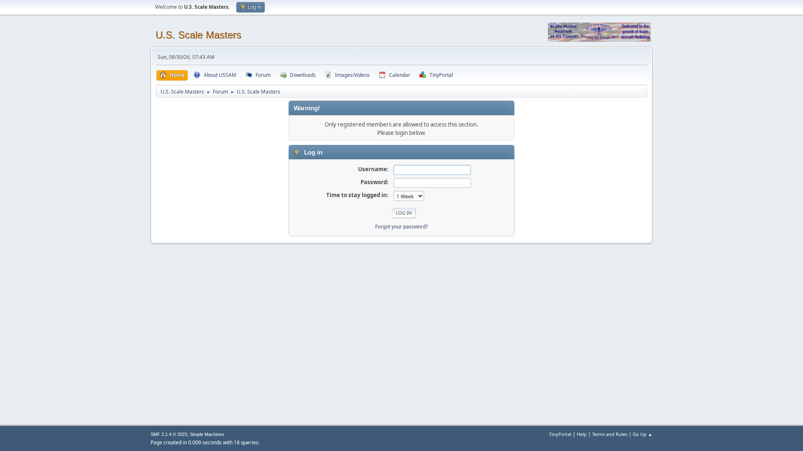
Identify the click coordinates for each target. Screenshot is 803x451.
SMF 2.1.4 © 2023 (169, 434)
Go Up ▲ (642, 434)
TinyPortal (560, 434)
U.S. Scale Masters (198, 35)
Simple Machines (207, 434)
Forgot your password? (401, 226)
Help (582, 434)
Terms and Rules (609, 434)
